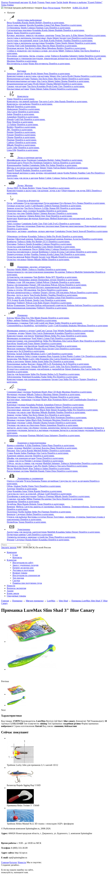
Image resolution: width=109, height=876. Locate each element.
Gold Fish (19, 119)
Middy (61, 51)
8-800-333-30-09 (80, 8)
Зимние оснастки (15, 208)
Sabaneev (73, 56)
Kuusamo (44, 359)
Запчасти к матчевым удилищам (43, 430)
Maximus (11, 61)
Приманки (22, 315)
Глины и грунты (15, 290)
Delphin (29, 213)
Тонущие (30, 305)
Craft (29, 534)
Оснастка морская (15, 257)
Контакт (52, 213)
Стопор (53, 252)
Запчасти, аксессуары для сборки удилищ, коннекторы (33, 428)
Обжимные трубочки (17, 236)
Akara (17, 33)
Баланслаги (12, 351)
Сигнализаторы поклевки (19, 30)
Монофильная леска (16, 160)
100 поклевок (28, 282)
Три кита (66, 35)
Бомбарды (12, 241)
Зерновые (11, 303)
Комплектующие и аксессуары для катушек (28, 76)
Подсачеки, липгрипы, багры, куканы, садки (28, 56)
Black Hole (45, 410)
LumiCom (44, 323)
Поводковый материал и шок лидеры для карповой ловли (35, 173)
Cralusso (31, 27)
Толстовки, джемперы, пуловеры (70, 517)
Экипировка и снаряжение (30, 478)
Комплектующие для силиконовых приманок (29, 379)
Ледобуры (11, 504)
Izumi (41, 361)
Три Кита (29, 48)
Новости (11, 585)
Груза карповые (51, 203)
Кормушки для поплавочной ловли (74, 218)
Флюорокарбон (14, 165)
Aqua (63, 336)
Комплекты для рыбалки (19, 104)
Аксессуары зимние (16, 25)
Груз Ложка (78, 203)
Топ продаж (18, 578)
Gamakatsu (42, 160)
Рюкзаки (11, 450)
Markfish (79, 272)
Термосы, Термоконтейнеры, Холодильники (83, 506)
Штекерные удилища (17, 435)
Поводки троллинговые (48, 226)
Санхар (49, 330)
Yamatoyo (48, 162)
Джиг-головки (14, 223)
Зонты (58, 506)
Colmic (48, 178)
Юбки (32, 320)
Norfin (24, 486)
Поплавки (12, 244)
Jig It (20, 351)
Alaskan (17, 486)
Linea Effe (11, 150)
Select (48, 249)
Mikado (10, 145)
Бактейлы (11, 343)
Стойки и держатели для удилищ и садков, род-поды (32, 51)
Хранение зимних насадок (20, 455)
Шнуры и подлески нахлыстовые (23, 168)
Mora (19, 504)
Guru (46, 27)
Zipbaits (27, 354)
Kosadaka (17, 22)
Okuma (27, 73)
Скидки (16, 580)
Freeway (38, 208)
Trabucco (69, 51)
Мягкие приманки (16, 356)
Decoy (35, 249)
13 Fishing (11, 124)
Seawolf (83, 231)
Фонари (10, 539)
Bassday (40, 205)
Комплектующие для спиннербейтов (24, 341)
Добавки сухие (14, 282)
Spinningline (31, 45)
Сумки (10, 453)
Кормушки (12, 218)
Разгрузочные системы (18, 471)
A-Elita (74, 35)
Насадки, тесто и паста (18, 295)
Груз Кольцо (65, 203)
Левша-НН (36, 366)
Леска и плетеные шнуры (29, 157)
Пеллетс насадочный (25, 287)
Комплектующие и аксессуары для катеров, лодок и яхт (34, 190)
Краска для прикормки (18, 285)
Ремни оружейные (50, 481)
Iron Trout (46, 216)
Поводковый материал (95, 226)
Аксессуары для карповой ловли (22, 40)
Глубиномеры (13, 27)
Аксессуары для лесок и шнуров (22, 178)
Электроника (23, 529)
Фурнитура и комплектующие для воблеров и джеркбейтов (35, 369)
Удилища (21, 389)
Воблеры (11, 354)
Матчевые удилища (16, 397)
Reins (91, 58)
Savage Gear (65, 38)
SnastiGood (22, 343)
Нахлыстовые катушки (18, 89)
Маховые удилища (16, 420)
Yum (35, 277)
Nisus (51, 537)
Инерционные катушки (18, 78)
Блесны (10, 318)
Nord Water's (38, 338)
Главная (5, 862)
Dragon (53, 89)
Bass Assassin (53, 356)
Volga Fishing (7, 5)
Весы (9, 22)
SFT (53, 277)
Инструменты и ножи (17, 63)
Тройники (39, 239)
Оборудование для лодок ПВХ (76, 190)
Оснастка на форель (16, 216)
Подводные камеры (16, 534)
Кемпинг (11, 506)
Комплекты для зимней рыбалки (22, 101)
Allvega (61, 285)
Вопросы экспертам (16, 588)
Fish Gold (20, 45)
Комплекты (22, 96)
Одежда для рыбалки (17, 517)
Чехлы (10, 468)
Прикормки (12, 279)
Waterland (39, 336)
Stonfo (32, 22)
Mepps (18, 318)
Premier (10, 132)
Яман (58, 25)
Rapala (25, 22)
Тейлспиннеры (14, 377)
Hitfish (42, 249)
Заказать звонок (8, 547)
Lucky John (53, 101)
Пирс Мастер (43, 45)
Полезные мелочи (15, 48)
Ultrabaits (54, 282)
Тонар (58, 35)
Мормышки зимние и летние (21, 330)
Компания (12, 552)
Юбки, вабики (14, 320)
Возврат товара (19, 573)
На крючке (60, 272)
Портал (4, 2)
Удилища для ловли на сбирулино (23, 425)
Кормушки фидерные (28, 218)
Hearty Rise (78, 341)
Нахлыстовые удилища (18, 407)
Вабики (25, 320)
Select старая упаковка (36, 356)
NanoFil (10, 170)
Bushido (59, 30)
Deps (54, 471)
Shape (52, 323)
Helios (51, 374)
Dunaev (33, 285)
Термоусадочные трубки (18, 254)
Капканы (36, 481)
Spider (58, 323)
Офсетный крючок (24, 239)
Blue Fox (25, 318)
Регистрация (54, 8)
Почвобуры (12, 522)
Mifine (45, 259)
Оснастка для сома (16, 213)
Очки (9, 491)
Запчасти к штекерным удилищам (77, 428)
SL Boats (23, 188)
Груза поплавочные (34, 203)
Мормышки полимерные (19, 338)
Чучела (27, 481)
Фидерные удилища (16, 394)
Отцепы (11, 45)
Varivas (56, 162)
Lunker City (79, 356)
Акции (10, 591)
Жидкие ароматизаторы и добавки (23, 292)
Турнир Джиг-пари (46, 2)
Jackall (19, 354)
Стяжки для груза (15, 461)
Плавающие (20, 305)
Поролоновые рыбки (17, 364)
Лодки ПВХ (13, 188)
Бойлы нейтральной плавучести (51, 305)
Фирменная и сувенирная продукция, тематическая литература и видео (41, 58)
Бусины (61, 252)
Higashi (10, 119)
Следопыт (37, 448)
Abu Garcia (61, 76)
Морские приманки (16, 348)
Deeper (75, 532)
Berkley (39, 22)
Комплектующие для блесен (20, 336)
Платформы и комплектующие (22, 496)
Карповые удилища (16, 404)
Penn (46, 73)
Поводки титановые (26, 226)
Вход (45, 8)
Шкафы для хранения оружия (21, 458)
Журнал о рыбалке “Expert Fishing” (85, 2)
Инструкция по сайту (22, 562)
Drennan (54, 397)
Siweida (30, 25)
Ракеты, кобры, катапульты (20, 297)
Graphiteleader (80, 399)
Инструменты (42, 63)
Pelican (46, 282)
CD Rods (57, 392)
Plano (50, 445)
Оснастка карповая (16, 246)
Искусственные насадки (18, 366)
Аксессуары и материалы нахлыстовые (26, 43)
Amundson (12, 117)
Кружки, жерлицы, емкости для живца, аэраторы (30, 35)
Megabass (52, 48)
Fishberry (21, 303)
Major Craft (67, 399)
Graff (47, 494)
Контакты (17, 557)
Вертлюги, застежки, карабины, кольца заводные (30, 231)
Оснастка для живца (17, 259)
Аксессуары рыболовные (29, 20)
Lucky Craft (30, 205)
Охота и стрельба (15, 481)
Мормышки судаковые (18, 323)
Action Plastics (67, 356)
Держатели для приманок (19, 249)
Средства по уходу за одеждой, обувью (25, 494)
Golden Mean (40, 48)
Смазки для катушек (17, 86)
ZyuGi (56, 223)
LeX (56, 374)
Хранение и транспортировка (31, 443)
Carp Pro (90, 173)
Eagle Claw (57, 86)
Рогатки (11, 269)
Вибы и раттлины (15, 361)
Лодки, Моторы (25, 185)
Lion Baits (44, 40)
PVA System (12, 300)
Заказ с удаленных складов (25, 565)
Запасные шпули (15, 73)
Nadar (44, 377)
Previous (5, 681)
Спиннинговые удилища (19, 392)
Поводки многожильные (72, 226)
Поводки (11, 226)
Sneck (76, 231)
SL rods (97, 58)
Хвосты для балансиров (18, 374)
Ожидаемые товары (16, 596)
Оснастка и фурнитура (28, 200)
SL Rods (33, 2)
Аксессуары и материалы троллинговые (26, 38)
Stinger (51, 30)
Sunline (26, 165)
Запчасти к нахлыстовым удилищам (77, 430)
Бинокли (11, 514)
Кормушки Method (48, 218)
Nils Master (35, 318)
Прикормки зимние (28, 279)
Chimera (44, 213)
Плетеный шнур (15, 162)
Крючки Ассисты (73, 239)
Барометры (12, 501)
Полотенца (12, 512)
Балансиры (12, 359)
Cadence (11, 142)
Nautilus (67, 40)
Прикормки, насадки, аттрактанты (34, 267)
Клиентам (11, 560)
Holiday (45, 450)
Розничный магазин (18, 2)
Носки (50, 517)
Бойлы (10, 305)
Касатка (46, 448)
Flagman (40, 27)
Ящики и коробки (15, 445)
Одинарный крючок (54, 239)
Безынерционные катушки (20, 84)
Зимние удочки (14, 415)
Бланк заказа (13, 593)
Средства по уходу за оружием (74, 481)
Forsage (10, 135)
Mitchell (57, 84)
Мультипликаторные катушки (21, 81)
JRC (9, 129)
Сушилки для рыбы (16, 499)
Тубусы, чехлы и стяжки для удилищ (24, 463)
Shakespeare (12, 109)
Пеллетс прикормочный (48, 287)
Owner (69, 231)
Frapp (31, 343)
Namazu (34, 78)
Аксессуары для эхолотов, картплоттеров (27, 532)
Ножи (32, 63)
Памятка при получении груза (27, 583)
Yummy (83, 379)
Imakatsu (73, 325)
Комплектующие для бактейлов (22, 346)
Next (3, 710)
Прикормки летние (47, 279)
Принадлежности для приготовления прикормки (30, 272)
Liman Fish (49, 25)
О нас (15, 555)
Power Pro (28, 162)
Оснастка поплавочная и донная (22, 252)
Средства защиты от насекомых (39, 506)
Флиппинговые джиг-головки (21, 211)
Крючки (11, 239)
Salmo (77, 51)
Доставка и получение (23, 570)
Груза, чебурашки (15, 203)
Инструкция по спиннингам (26, 575)
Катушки (21, 71)
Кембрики (44, 252)
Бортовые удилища (16, 422)
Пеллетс (11, 287)
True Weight (59, 330)
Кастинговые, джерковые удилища (24, 399)
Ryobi (34, 73)
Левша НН (54, 208)
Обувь (10, 486)
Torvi (37, 486)
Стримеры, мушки (16, 333)
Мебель (20, 506)
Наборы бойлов (75, 305)
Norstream (32, 160)
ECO (46, 241)
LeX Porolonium (55, 364)
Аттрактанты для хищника (20, 277)
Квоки (10, 33)
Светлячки (70, 252)
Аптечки (11, 488)
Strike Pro (45, 165)
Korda (45, 30)
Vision (58, 43)
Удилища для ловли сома (19, 412)
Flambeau (36, 445)
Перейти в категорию (54, 22)
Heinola (33, 504)
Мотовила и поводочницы (20, 466)
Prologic (59, 40)
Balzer (63, 168)
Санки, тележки (14, 448)
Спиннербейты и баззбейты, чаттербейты (27, 325)
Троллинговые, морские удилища (23, 410)
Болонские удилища (16, 417)
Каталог (13, 862)
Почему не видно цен (22, 567)
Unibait (39, 282)
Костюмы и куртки (37, 517)
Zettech (48, 205)
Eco (47, 415)
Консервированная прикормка (21, 308)
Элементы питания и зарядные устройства (27, 537)
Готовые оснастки (15, 205)
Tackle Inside (62, 2)
